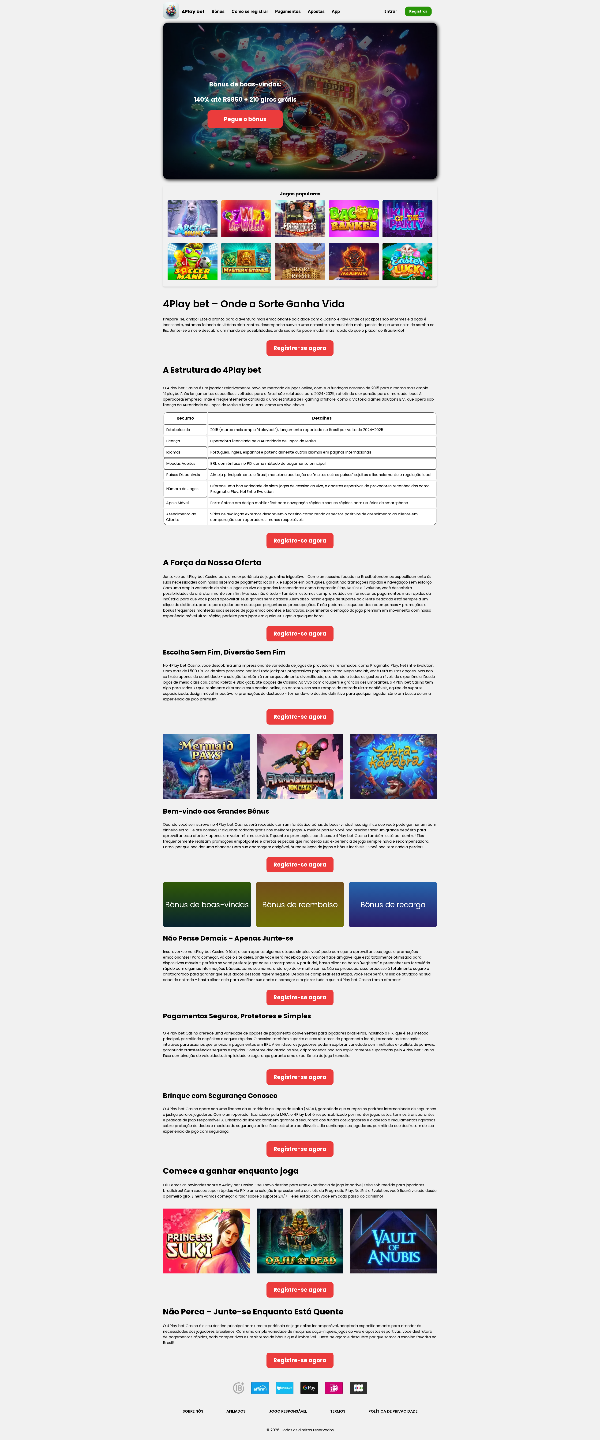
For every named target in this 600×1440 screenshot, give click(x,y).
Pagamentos (288, 11)
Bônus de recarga (393, 904)
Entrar (390, 11)
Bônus (218, 11)
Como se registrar (250, 11)
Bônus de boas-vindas (207, 904)
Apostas (316, 11)
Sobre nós (193, 1411)
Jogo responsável (288, 1411)
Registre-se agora (300, 348)
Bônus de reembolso (300, 904)
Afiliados (236, 1411)
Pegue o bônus (245, 119)
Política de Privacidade (392, 1411)
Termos (337, 1411)
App (336, 11)
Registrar (418, 11)
